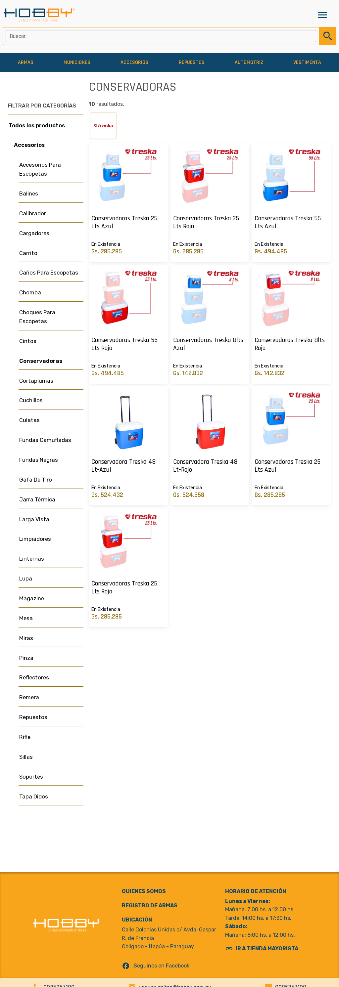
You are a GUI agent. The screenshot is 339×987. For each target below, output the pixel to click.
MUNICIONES (77, 62)
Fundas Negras (38, 459)
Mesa (26, 618)
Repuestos (33, 717)
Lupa (25, 578)
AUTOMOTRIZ (249, 62)
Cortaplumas (36, 380)
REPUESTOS (192, 62)
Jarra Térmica (37, 499)
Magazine (31, 598)
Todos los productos (37, 125)
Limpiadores (35, 539)
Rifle (24, 737)
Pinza (26, 658)
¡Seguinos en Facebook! (156, 966)
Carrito (28, 253)
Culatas (29, 420)
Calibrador (32, 213)
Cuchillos (31, 400)
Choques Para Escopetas (37, 316)
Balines (28, 193)
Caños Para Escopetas (48, 272)
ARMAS (25, 62)
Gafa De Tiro (35, 479)
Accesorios (29, 145)
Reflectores (34, 677)
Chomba (30, 292)
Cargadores (34, 233)
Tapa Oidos (33, 796)
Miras (26, 638)
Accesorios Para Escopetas (40, 169)
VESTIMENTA (307, 62)
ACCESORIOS (134, 62)
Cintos (27, 341)
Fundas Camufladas (45, 440)
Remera (29, 697)
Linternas (31, 558)
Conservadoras (40, 361)
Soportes (31, 776)
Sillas (26, 756)
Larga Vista (34, 519)
